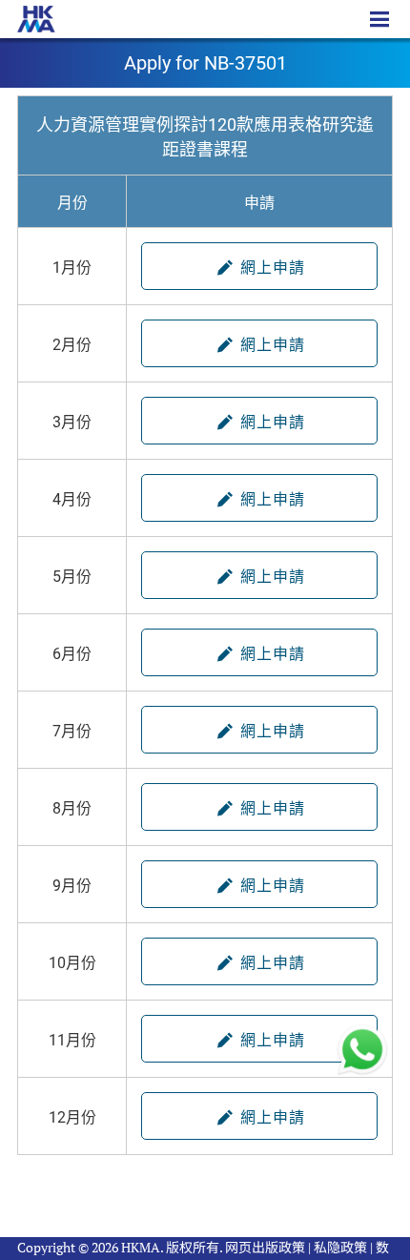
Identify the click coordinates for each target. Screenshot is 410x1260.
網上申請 (270, 267)
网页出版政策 (265, 1247)
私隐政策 (340, 1247)
